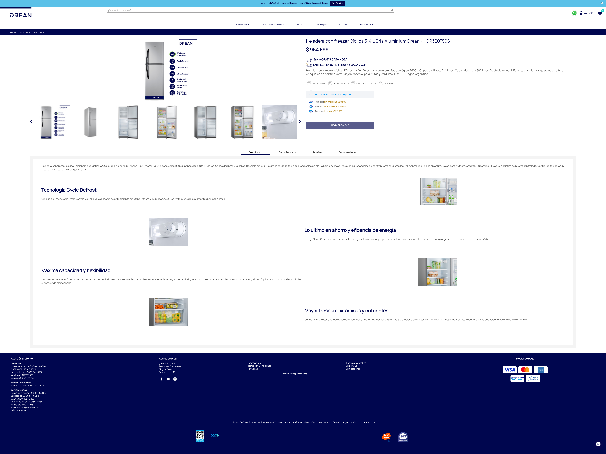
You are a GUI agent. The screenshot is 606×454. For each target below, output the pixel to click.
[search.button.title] (392, 10)
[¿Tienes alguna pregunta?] (574, 13)
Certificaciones (353, 368)
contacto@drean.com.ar (22, 378)
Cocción (300, 24)
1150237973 (27, 375)
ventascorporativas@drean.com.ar (27, 385)
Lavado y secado (243, 24)
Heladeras (24, 32)
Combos (343, 24)
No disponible (340, 125)
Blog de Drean (166, 369)
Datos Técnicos (287, 152)
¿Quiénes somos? (167, 363)
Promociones (254, 363)
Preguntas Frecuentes (170, 366)
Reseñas (317, 152)
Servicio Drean (366, 24)
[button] (337, 3)
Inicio (13, 32)
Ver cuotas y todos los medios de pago (331, 94)
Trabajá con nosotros (356, 363)
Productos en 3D (167, 372)
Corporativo (351, 365)
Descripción (255, 153)
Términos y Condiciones (259, 365)
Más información (19, 410)
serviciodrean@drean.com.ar (25, 407)
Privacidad (253, 368)
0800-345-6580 (34, 372)
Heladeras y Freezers (273, 24)
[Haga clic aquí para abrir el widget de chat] (598, 444)
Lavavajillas (321, 24)
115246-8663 (29, 369)
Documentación (348, 152)
